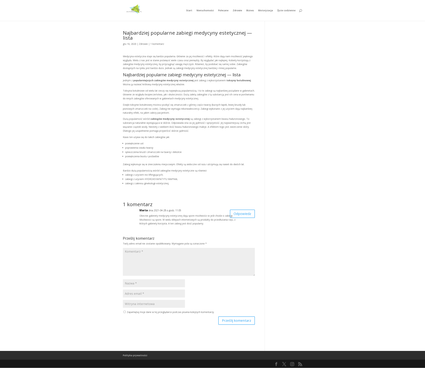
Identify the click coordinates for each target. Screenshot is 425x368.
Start (189, 10)
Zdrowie (237, 10)
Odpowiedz (242, 213)
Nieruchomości (205, 10)
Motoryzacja (265, 10)
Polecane (223, 10)
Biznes (250, 10)
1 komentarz (157, 43)
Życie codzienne (286, 10)
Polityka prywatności (135, 355)
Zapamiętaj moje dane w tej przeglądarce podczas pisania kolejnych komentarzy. (170, 312)
